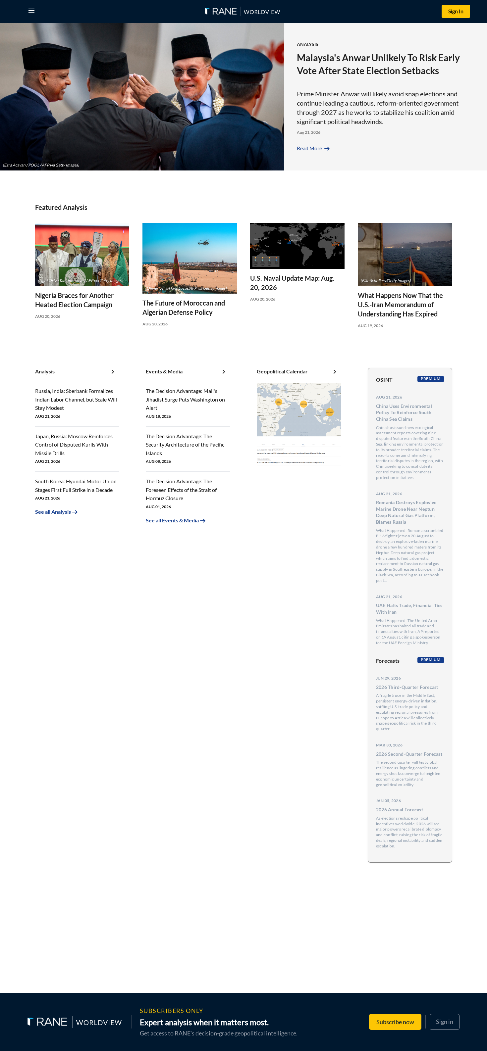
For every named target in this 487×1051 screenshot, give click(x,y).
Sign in (444, 1021)
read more (314, 148)
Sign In (455, 11)
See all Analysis (53, 511)
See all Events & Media (172, 520)
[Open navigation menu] (32, 11)
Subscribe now (395, 1022)
